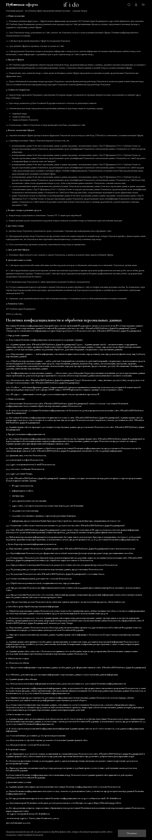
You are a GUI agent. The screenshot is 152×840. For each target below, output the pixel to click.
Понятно (132, 833)
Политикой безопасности (33, 835)
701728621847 (16, 314)
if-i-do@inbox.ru (42, 814)
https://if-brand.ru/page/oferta (107, 803)
